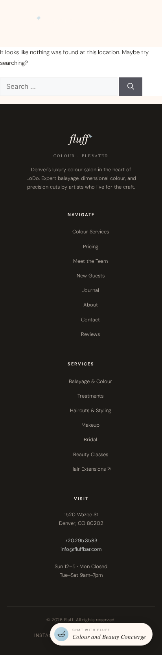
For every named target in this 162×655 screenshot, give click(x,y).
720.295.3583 (81, 540)
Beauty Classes (90, 454)
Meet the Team (90, 261)
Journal (90, 290)
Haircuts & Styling (90, 410)
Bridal (90, 439)
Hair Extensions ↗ (90, 469)
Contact (90, 319)
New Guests (91, 275)
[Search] (130, 86)
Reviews (90, 334)
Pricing (90, 246)
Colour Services (90, 231)
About (90, 304)
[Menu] (146, 21)
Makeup (90, 425)
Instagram (49, 635)
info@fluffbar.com (81, 549)
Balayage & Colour (90, 381)
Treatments (90, 396)
